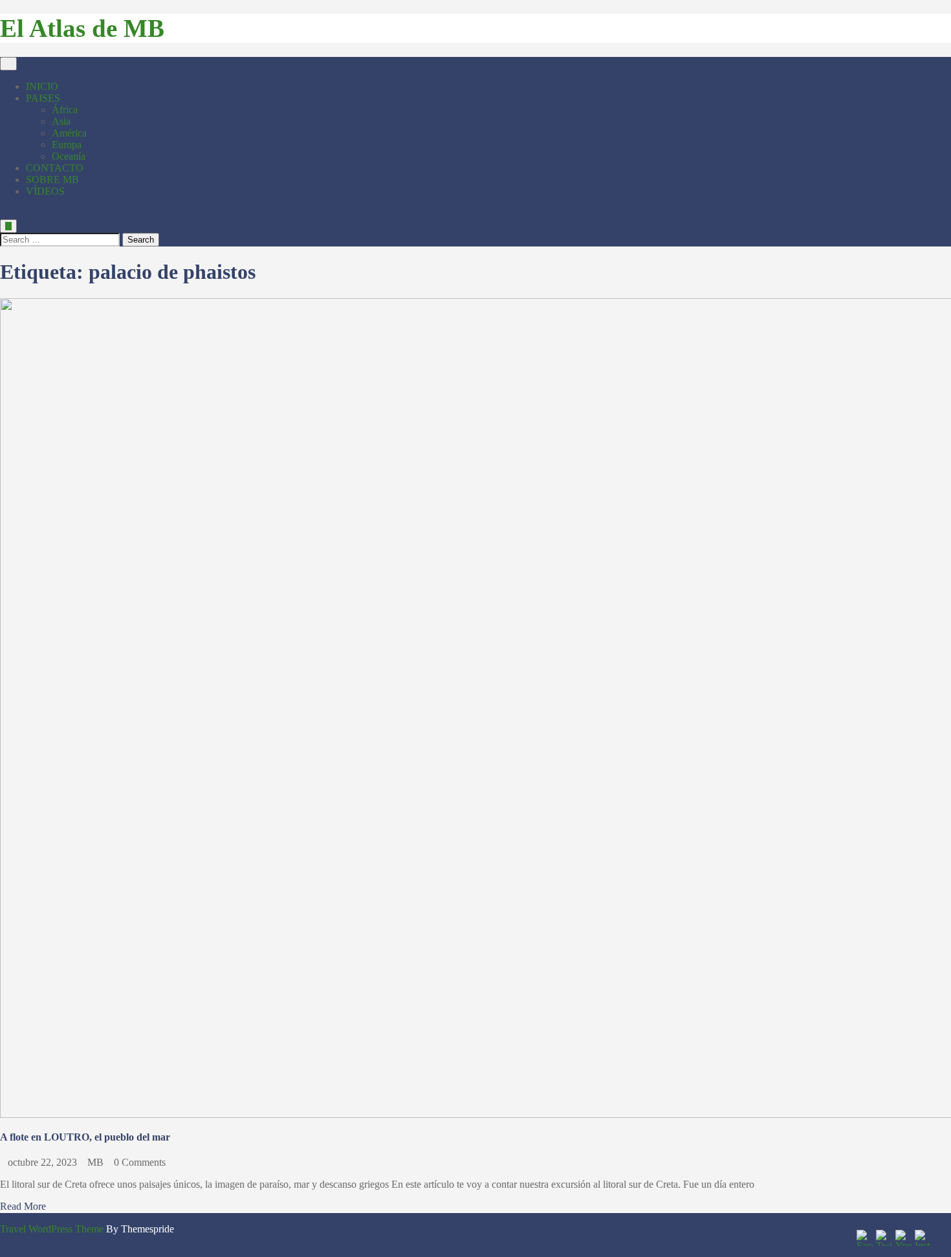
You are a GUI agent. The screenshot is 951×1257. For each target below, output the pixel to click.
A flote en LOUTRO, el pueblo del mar (85, 1136)
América (69, 132)
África (65, 109)
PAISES (43, 98)
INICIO (42, 86)
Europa (67, 144)
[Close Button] (4, 213)
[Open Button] (8, 64)
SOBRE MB (52, 179)
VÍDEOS (45, 191)
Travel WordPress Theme (52, 1228)
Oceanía (68, 156)
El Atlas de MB (82, 28)
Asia (61, 121)
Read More (23, 1206)
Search (140, 240)
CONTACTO (54, 167)
